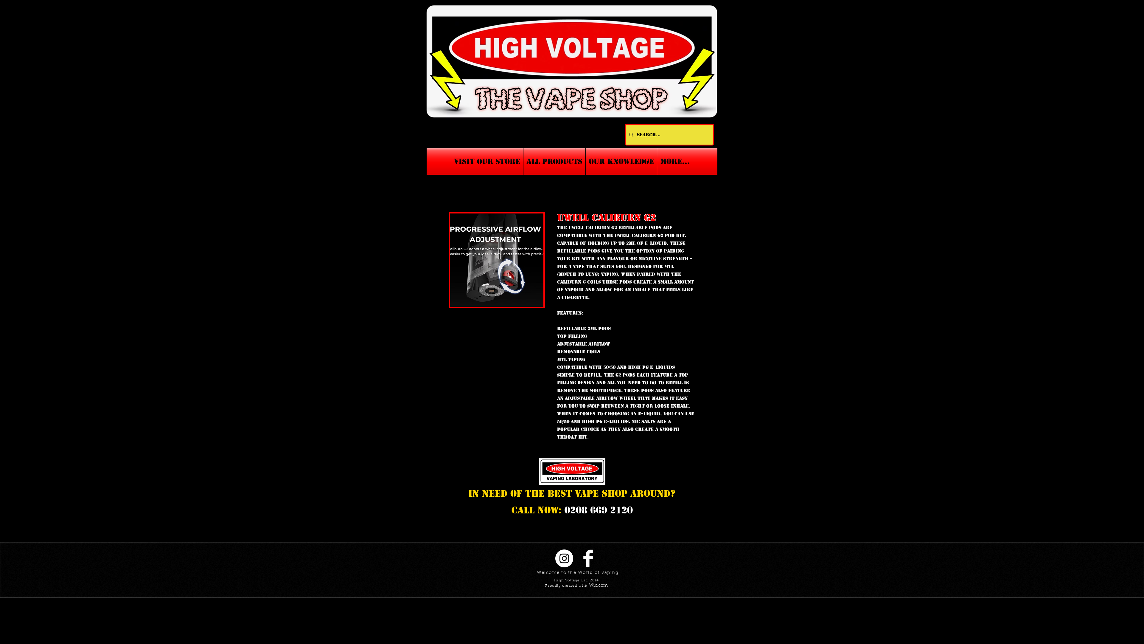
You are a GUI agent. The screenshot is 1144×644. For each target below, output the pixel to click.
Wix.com (598, 585)
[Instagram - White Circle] (564, 558)
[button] (621, 161)
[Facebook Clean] (588, 558)
